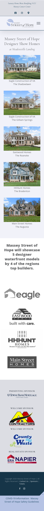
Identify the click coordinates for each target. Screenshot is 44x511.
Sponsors (34, 481)
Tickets (22, 484)
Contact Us (24, 481)
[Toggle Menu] (38, 23)
